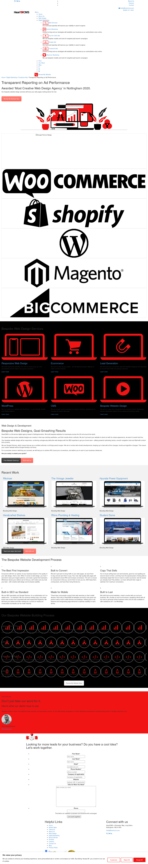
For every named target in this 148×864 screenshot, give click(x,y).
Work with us (27, 460)
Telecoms (52, 829)
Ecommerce (57, 363)
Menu (37, 12)
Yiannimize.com (7, 729)
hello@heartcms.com (127, 8)
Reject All (127, 860)
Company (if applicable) (76, 774)
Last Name (76, 759)
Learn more (5, 372)
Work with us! (29, 551)
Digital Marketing (54, 835)
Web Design (53, 833)
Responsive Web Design (14, 363)
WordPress (7, 405)
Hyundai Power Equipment (114, 478)
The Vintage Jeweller (62, 478)
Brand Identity (53, 837)
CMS (53, 405)
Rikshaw (7, 478)
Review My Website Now (11, 99)
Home (51, 825)
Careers (131, 3)
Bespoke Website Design (113, 405)
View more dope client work (12, 551)
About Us (131, 1)
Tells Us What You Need (76, 785)
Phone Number (76, 769)
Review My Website (44, 74)
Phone (76, 808)
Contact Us (52, 843)
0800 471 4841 (129, 10)
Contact (131, 5)
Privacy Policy (53, 847)
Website (76, 779)
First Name (76, 754)
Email (76, 764)
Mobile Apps (53, 827)
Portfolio (51, 839)
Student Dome (107, 515)
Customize (113, 860)
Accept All (139, 860)
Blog (50, 845)
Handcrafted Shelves (14, 515)
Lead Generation (109, 363)
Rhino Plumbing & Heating (65, 515)
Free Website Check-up (11, 460)
